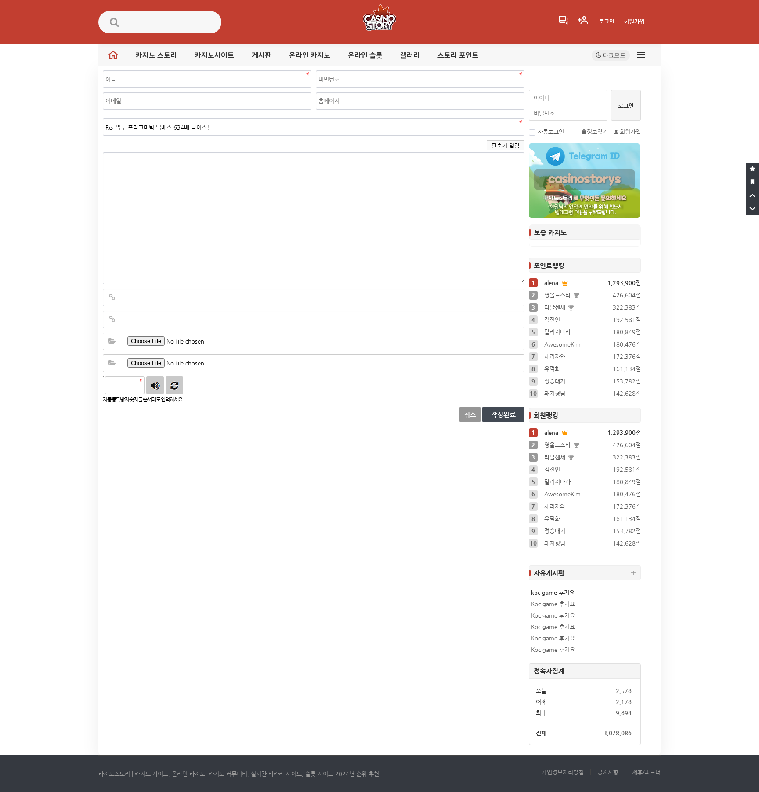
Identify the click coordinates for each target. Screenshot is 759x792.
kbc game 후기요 (553, 592)
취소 (470, 414)
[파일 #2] (112, 363)
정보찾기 (597, 131)
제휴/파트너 (646, 772)
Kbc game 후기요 (553, 603)
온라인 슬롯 (365, 55)
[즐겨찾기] (752, 169)
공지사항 (607, 772)
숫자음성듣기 (155, 385)
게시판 (261, 55)
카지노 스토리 (156, 55)
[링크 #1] (112, 297)
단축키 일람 (506, 145)
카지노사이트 (214, 55)
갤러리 (410, 55)
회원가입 (634, 21)
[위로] (752, 195)
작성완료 (503, 414)
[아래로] (752, 208)
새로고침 (174, 385)
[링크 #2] (112, 319)
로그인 (606, 21)
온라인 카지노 (309, 55)
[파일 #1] (112, 341)
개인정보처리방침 (563, 772)
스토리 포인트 (458, 55)
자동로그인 (551, 131)
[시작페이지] (752, 182)
